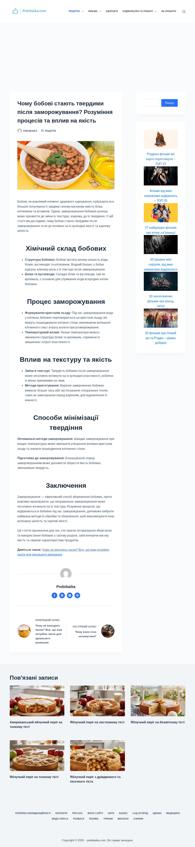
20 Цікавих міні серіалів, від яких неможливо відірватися (160, 264)
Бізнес (123, 813)
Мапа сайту (95, 813)
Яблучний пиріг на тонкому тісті (34, 777)
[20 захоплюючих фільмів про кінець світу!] (161, 281)
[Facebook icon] (54, 595)
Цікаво (157, 813)
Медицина (173, 813)
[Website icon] (62, 595)
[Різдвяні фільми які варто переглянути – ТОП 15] (161, 139)
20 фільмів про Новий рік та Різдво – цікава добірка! (160, 337)
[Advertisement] (97, 51)
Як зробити (168, 11)
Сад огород (140, 813)
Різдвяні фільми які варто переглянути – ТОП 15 (160, 158)
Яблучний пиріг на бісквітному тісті (158, 722)
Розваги (78, 818)
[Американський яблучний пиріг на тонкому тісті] (37, 701)
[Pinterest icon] (77, 595)
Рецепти (74, 11)
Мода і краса (60, 818)
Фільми (93, 11)
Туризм (108, 818)
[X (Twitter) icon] (70, 595)
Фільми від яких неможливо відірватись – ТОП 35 (160, 195)
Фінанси (123, 818)
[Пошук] (183, 11)
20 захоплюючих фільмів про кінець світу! (160, 301)
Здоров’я (112, 11)
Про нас (77, 813)
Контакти (61, 813)
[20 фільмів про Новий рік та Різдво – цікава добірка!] (161, 318)
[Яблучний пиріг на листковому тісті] (97, 701)
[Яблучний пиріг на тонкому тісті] (37, 755)
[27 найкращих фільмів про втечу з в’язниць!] (161, 212)
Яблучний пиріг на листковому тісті (97, 722)
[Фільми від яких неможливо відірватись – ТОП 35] (161, 175)
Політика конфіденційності (33, 813)
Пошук (169, 102)
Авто (111, 813)
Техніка (94, 818)
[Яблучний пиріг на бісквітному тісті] (158, 701)
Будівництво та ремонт (138, 11)
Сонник (138, 818)
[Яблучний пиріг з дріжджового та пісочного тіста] (97, 755)
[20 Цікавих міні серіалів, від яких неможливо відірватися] (161, 244)
